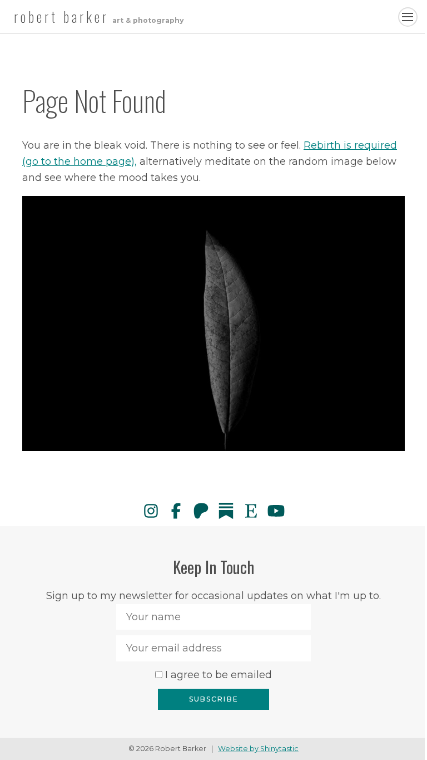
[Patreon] (201, 511)
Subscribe (213, 699)
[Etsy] (251, 511)
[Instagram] (151, 511)
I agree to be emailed (218, 675)
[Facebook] (176, 511)
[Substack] (226, 511)
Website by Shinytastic (258, 748)
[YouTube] (276, 511)
